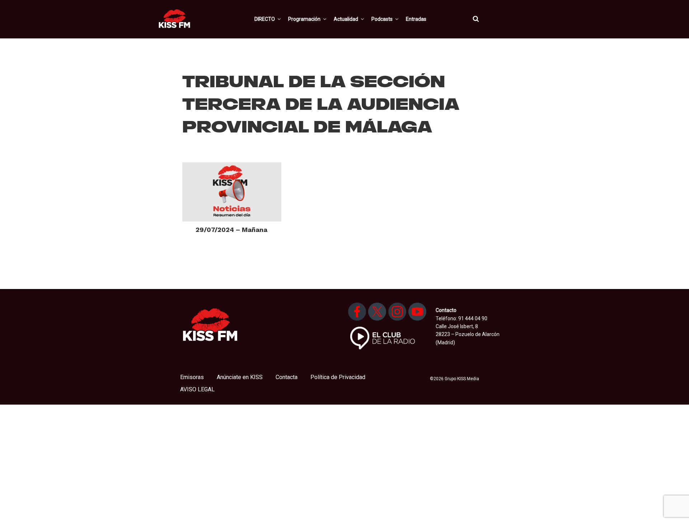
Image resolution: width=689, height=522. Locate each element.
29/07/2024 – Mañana (231, 229)
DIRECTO (264, 19)
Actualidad (346, 19)
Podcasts (382, 19)
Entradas (416, 19)
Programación (304, 19)
